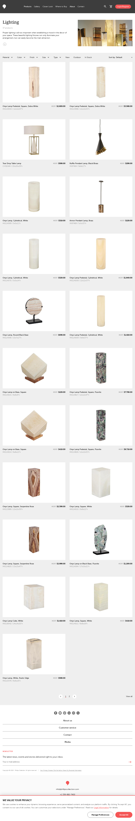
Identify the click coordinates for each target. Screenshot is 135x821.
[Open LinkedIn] (69, 713)
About (72, 7)
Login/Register (123, 7)
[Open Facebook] (55, 713)
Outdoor (77, 57)
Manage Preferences (100, 815)
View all (129, 696)
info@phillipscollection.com (67, 789)
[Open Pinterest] (64, 713)
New (67, 57)
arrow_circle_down (5, 44)
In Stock (88, 57)
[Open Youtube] (60, 713)
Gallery (37, 7)
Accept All (123, 815)
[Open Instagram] (73, 713)
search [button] (105, 6)
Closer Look (48, 7)
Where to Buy (61, 7)
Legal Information (101, 808)
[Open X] (78, 713)
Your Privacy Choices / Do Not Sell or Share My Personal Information (60, 770)
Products (27, 7)
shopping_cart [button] (111, 6)
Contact (81, 7)
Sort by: (112, 57)
